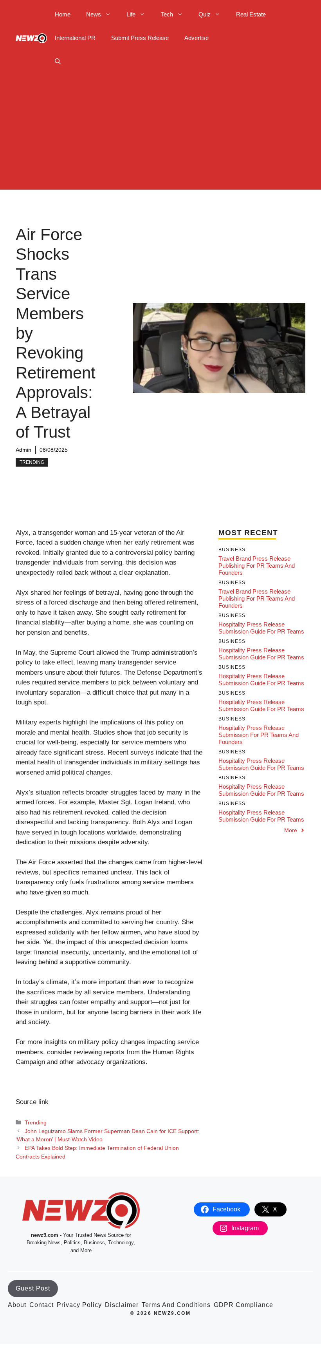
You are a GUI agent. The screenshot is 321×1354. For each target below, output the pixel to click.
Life (130, 14)
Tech (167, 14)
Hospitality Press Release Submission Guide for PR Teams (261, 628)
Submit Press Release (140, 37)
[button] (58, 61)
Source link (32, 1102)
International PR (75, 37)
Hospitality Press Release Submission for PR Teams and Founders (258, 734)
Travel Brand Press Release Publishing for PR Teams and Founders (256, 565)
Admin (23, 450)
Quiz (204, 14)
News (93, 14)
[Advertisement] (160, 135)
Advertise (196, 37)
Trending (32, 462)
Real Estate (251, 14)
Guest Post (33, 1288)
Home (62, 14)
